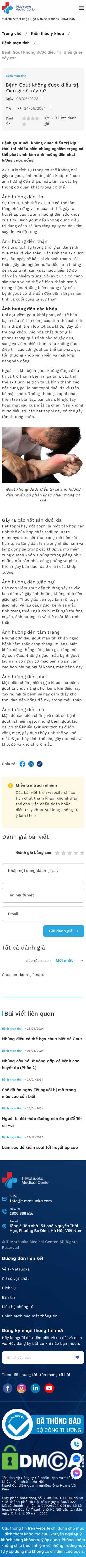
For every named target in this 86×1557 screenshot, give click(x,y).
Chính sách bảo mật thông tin (30, 1316)
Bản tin (8, 1297)
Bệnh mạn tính (16, 75)
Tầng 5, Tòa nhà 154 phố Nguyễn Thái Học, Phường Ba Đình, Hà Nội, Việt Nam (46, 1228)
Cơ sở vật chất (15, 1278)
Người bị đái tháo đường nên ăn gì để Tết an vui (42, 1122)
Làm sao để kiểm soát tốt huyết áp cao (40, 1147)
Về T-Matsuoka (16, 1269)
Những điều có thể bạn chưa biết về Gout (42, 1038)
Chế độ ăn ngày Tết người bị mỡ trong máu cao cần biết (39, 1093)
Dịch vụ (9, 1288)
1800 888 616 (21, 1213)
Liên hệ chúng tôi (18, 1306)
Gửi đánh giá (61, 931)
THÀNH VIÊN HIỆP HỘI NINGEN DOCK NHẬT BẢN (38, 19)
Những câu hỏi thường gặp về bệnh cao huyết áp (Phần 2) (41, 1064)
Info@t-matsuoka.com (31, 1200)
